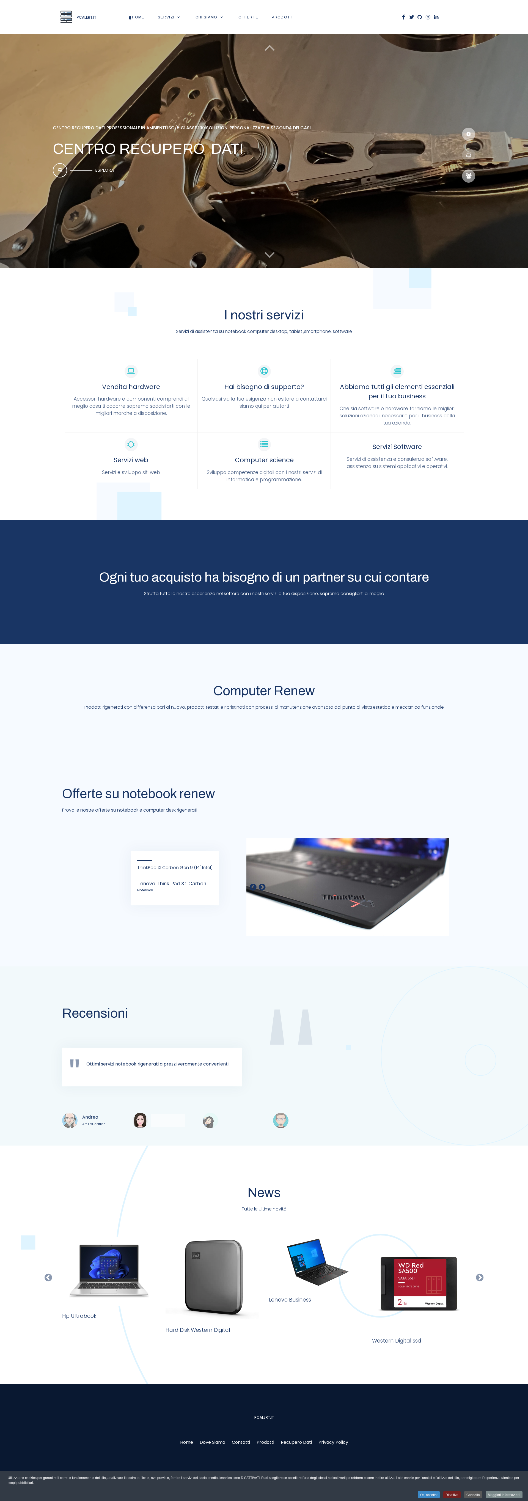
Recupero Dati (296, 1442)
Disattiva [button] (452, 1494)
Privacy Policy (333, 1442)
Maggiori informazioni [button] (504, 1494)
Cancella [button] (473, 1494)
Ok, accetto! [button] (429, 1494)
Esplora (104, 170)
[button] (269, 255)
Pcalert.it (264, 1417)
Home (186, 1442)
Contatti (241, 1442)
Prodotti (265, 1442)
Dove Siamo (212, 1442)
